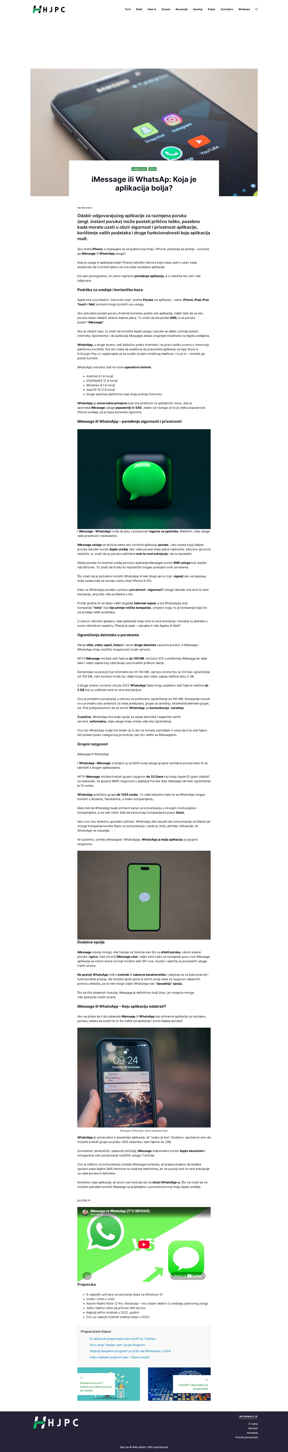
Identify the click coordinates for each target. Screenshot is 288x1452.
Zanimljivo (226, 9)
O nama (253, 1423)
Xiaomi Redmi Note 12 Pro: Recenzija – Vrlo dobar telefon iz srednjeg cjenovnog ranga (147, 1303)
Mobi (139, 9)
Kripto (211, 9)
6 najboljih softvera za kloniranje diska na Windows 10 (124, 1294)
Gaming (197, 9)
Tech (128, 9)
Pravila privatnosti (247, 1437)
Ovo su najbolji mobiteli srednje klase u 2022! (118, 1317)
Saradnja (252, 1432)
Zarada (166, 9)
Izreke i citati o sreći (100, 1299)
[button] (255, 9)
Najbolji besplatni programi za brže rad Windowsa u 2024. (130, 1351)
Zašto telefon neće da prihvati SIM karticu (116, 1308)
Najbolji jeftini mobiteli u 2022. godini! (112, 1312)
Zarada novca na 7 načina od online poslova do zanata (96, 1386)
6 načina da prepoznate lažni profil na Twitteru (123, 1338)
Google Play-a (90, 353)
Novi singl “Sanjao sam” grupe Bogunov (118, 1345)
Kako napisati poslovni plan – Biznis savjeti (120, 1357)
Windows (244, 9)
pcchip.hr (84, 1200)
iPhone (188, 300)
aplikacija (89, 997)
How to (152, 9)
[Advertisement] (144, 43)
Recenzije (182, 9)
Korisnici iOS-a (156, 658)
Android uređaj (112, 562)
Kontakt (253, 1428)
